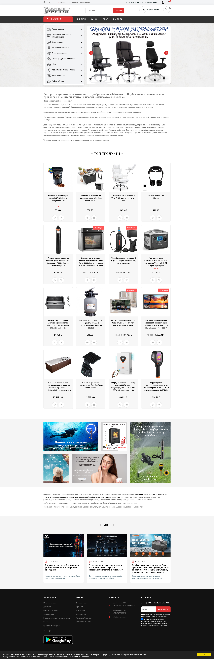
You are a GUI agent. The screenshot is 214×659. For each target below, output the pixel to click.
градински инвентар (67, 497)
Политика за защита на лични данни (56, 618)
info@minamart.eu (120, 617)
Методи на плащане (50, 610)
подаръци (116, 497)
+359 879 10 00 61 (119, 610)
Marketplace (80, 610)
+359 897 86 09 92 (119, 613)
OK (204, 654)
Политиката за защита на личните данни (154, 616)
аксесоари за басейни (86, 497)
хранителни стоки (140, 494)
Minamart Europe (49, 603)
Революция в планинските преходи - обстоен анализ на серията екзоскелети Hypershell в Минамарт (106, 567)
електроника (53, 497)
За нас (45, 622)
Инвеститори (81, 614)
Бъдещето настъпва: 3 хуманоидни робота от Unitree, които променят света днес (62, 567)
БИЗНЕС (80, 597)
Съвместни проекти (83, 622)
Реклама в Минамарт (84, 618)
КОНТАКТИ (114, 597)
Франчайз (79, 607)
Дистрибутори (81, 603)
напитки (152, 494)
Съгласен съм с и (155, 615)
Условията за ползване (161, 614)
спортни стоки (102, 497)
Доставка (47, 607)
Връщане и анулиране (51, 625)
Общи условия (48, 614)
